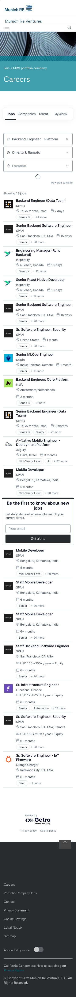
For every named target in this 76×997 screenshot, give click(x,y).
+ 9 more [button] (39, 403)
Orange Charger (27, 765)
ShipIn (20, 359)
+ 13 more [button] (37, 371)
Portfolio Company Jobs (20, 892)
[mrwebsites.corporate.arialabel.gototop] (65, 842)
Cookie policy (48, 830)
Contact (9, 901)
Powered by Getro (62, 182)
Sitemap (10, 935)
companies (27, 114)
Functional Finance (29, 690)
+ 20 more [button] (38, 242)
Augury (21, 450)
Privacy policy (28, 830)
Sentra (20, 205)
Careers (9, 883)
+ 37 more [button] (60, 461)
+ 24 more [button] (40, 217)
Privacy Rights (14, 969)
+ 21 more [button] (54, 432)
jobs (11, 114)
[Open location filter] (67, 166)
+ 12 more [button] (39, 271)
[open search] (69, 28)
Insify (19, 384)
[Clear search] (67, 139)
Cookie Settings (15, 918)
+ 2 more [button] (35, 783)
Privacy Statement (16, 909)
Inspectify (23, 260)
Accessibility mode (17, 949)
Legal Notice (13, 926)
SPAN (20, 230)
